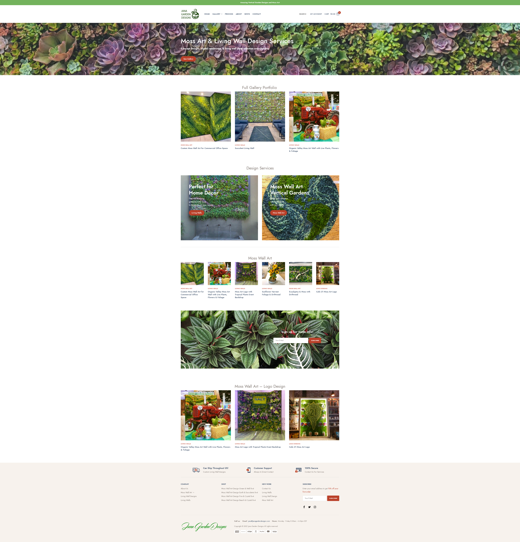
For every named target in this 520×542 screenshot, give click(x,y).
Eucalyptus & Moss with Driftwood (299, 293)
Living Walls (240, 145)
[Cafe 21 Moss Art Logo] (327, 273)
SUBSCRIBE (315, 340)
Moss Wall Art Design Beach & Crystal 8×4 (238, 500)
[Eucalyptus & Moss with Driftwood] (300, 273)
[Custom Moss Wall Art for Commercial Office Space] (206, 117)
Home (207, 14)
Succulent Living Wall (244, 148)
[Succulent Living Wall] (260, 117)
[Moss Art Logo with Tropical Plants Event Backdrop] (246, 273)
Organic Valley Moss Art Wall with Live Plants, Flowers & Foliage (314, 150)
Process (229, 14)
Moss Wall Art (186, 145)
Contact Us (266, 488)
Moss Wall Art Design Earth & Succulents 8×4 (239, 492)
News (247, 14)
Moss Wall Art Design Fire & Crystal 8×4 (237, 496)
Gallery (216, 14)
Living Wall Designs (189, 496)
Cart (327, 14)
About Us (184, 488)
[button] (188, 59)
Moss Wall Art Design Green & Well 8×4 (237, 488)
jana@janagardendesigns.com (259, 521)
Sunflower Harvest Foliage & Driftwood (271, 293)
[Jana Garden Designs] (190, 14)
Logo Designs (321, 288)
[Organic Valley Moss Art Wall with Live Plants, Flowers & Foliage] (314, 117)
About (239, 14)
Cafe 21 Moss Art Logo (326, 291)
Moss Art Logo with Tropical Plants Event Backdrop (244, 294)
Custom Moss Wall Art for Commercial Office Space (204, 148)
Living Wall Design (269, 496)
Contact (257, 14)
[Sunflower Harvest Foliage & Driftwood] (273, 273)
